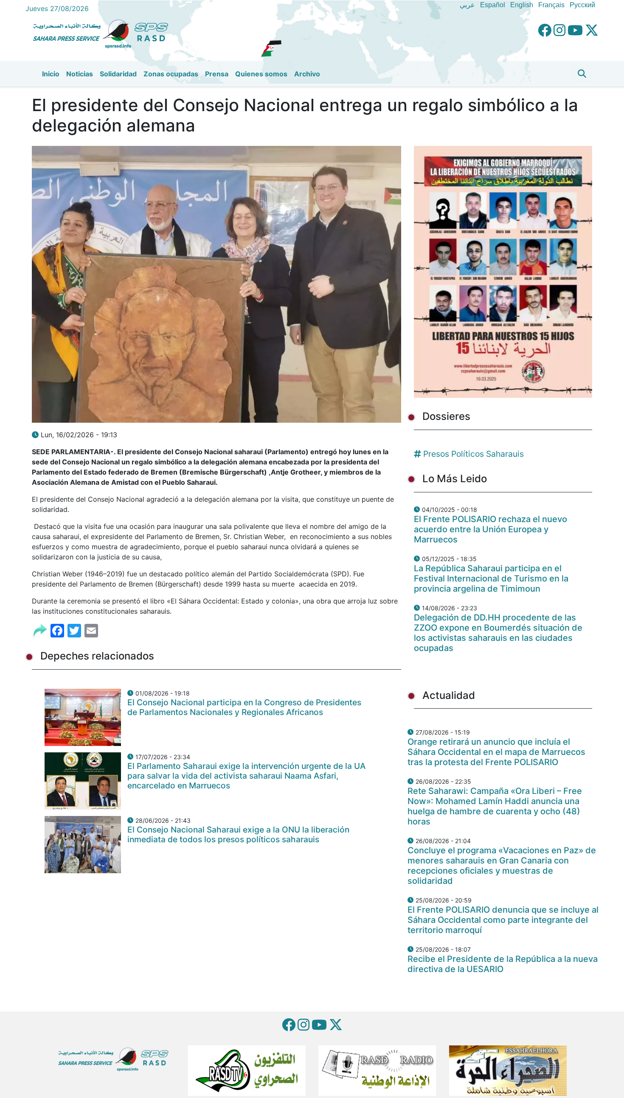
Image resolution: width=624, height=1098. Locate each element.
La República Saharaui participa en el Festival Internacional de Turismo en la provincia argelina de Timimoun (491, 578)
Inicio (50, 74)
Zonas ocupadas (170, 74)
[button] (582, 73)
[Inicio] (104, 32)
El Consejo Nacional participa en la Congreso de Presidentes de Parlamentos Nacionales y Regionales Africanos (244, 707)
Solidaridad (118, 74)
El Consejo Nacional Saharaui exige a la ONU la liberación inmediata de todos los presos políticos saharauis (238, 834)
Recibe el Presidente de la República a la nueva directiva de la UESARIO (503, 964)
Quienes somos (261, 74)
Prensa (216, 74)
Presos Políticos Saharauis (473, 454)
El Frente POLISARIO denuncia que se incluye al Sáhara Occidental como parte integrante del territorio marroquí (503, 920)
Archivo (307, 74)
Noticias (79, 74)
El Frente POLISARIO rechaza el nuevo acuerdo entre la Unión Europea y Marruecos (490, 529)
